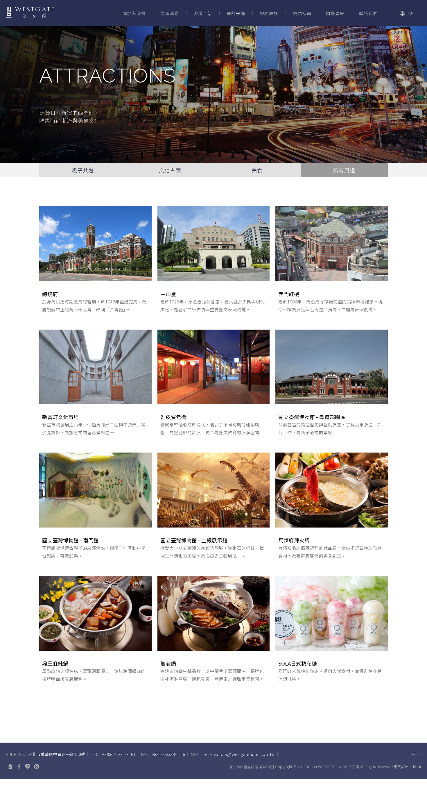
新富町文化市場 (60, 417)
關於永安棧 (134, 13)
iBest (417, 766)
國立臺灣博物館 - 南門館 (70, 540)
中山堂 (168, 294)
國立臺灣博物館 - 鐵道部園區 (311, 417)
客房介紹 (202, 13)
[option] (213, 94)
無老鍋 (168, 663)
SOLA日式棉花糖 (297, 663)
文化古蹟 (170, 170)
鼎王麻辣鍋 (55, 663)
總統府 (50, 294)
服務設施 (269, 13)
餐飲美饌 (236, 13)
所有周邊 (344, 170)
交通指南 (302, 13)
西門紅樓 (288, 294)
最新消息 (169, 13)
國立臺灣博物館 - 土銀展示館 (193, 540)
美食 (257, 170)
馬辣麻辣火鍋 (294, 540)
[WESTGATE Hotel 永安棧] (30, 13)
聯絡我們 (368, 13)
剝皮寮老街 (173, 417)
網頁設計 (401, 766)
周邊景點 (335, 13)
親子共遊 (83, 170)
